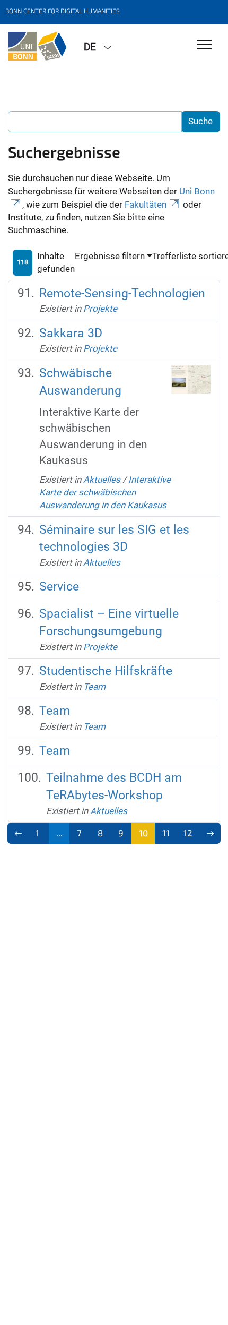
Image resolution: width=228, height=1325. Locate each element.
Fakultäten (145, 204)
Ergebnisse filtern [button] (110, 256)
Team (94, 686)
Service (59, 586)
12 (187, 832)
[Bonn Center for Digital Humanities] (38, 46)
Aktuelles (101, 479)
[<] (18, 833)
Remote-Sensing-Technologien (122, 293)
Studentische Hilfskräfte (105, 671)
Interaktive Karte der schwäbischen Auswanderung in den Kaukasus (105, 492)
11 (166, 832)
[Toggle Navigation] (204, 45)
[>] (210, 833)
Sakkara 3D (70, 333)
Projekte (100, 308)
